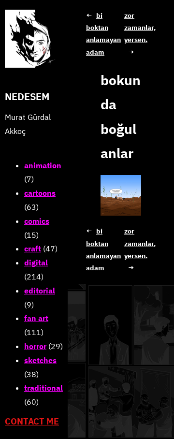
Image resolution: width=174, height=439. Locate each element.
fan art (36, 318)
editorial (39, 290)
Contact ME (32, 421)
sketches (40, 360)
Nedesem (27, 96)
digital (36, 262)
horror (35, 346)
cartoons (40, 193)
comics (36, 221)
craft (32, 248)
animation (42, 165)
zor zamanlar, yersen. (140, 27)
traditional (43, 388)
